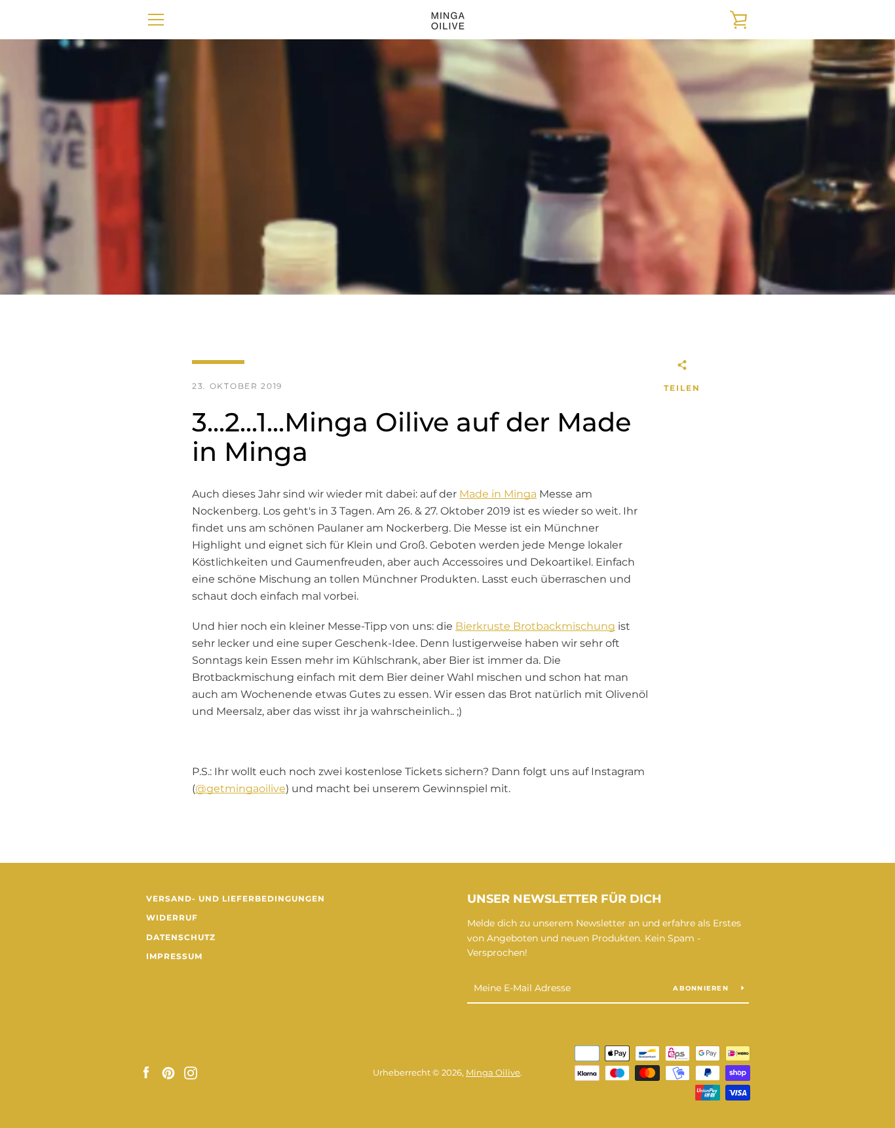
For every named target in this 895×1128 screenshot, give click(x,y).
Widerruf (172, 917)
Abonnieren (702, 988)
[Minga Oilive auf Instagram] (190, 1072)
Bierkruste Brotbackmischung (535, 626)
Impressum (174, 956)
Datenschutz (181, 937)
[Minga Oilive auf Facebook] (146, 1072)
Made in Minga (498, 494)
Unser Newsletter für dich (564, 899)
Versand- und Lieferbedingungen (235, 898)
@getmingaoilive (240, 788)
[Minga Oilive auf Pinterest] (168, 1072)
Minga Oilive (493, 1073)
